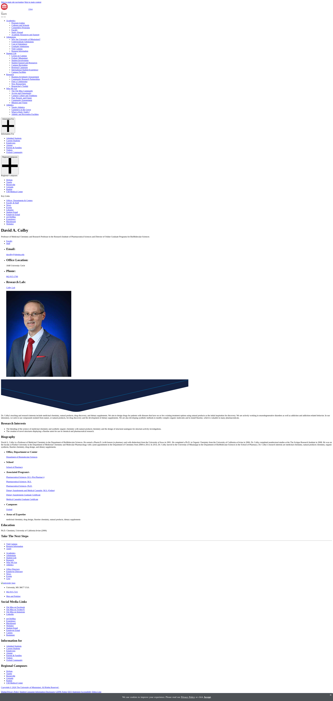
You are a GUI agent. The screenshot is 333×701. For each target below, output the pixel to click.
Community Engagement (21, 100)
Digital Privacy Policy (10, 692)
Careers (9, 633)
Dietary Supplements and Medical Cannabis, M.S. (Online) (30, 490)
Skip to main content (32, 2)
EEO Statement (74, 692)
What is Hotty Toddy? (20, 112)
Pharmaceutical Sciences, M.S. (18, 482)
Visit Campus (17, 49)
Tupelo (9, 182)
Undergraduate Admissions (22, 42)
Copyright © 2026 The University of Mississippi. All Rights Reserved (30, 687)
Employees (10, 143)
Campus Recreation (19, 65)
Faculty (14, 30)
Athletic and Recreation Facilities (25, 114)
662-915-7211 (12, 592)
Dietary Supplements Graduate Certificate (23, 495)
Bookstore (10, 635)
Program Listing (18, 23)
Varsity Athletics (18, 107)
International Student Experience (24, 70)
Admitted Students (13, 138)
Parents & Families (14, 148)
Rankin (9, 189)
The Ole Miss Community (22, 91)
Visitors (9, 150)
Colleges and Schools (20, 25)
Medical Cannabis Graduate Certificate (22, 499)
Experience (10, 219)
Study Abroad (17, 32)
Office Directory (13, 569)
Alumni (9, 145)
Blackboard (11, 221)
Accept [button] (207, 697)
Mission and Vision (19, 103)
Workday (10, 224)
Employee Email (13, 214)
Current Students (13, 141)
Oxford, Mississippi (19, 58)
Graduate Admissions (20, 46)
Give (31, 9)
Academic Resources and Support (25, 35)
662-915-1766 (12, 276)
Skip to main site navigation (12, 2)
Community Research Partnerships (25, 79)
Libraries (10, 210)
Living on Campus (19, 56)
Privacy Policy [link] (188, 697)
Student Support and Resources (24, 63)
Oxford (9, 509)
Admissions (11, 37)
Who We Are (11, 88)
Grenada (9, 187)
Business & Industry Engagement (25, 77)
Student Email (12, 212)
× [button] (331, 695)
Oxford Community (14, 152)
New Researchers (18, 84)
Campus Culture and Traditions (24, 95)
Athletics (10, 105)
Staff (8, 243)
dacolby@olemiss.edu (15, 254)
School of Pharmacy (14, 467)
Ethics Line (96, 692)
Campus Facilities (18, 72)
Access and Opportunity (21, 93)
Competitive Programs (20, 28)
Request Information (19, 51)
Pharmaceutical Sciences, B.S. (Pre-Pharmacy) (25, 477)
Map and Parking (13, 596)
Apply (8, 549)
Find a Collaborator (19, 81)
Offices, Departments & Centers (19, 200)
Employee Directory (14, 571)
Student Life (11, 53)
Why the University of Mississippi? (25, 39)
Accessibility (86, 692)
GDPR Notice (61, 692)
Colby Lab (10, 287)
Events (9, 207)
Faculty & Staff (12, 203)
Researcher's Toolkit (19, 86)
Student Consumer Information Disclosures (37, 692)
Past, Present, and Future (21, 98)
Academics (10, 21)
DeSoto (9, 180)
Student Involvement (19, 60)
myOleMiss (11, 217)
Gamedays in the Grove (21, 110)
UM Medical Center (14, 192)
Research (10, 74)
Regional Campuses (19, 67)
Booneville (10, 185)
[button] (2, 12)
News (8, 205)
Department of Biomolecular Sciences (21, 457)
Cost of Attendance (19, 44)
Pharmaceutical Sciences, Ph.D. (19, 486)
